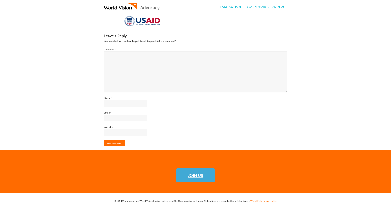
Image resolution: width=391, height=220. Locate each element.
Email (107, 112)
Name (108, 98)
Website (108, 127)
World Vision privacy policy (263, 201)
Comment (110, 49)
